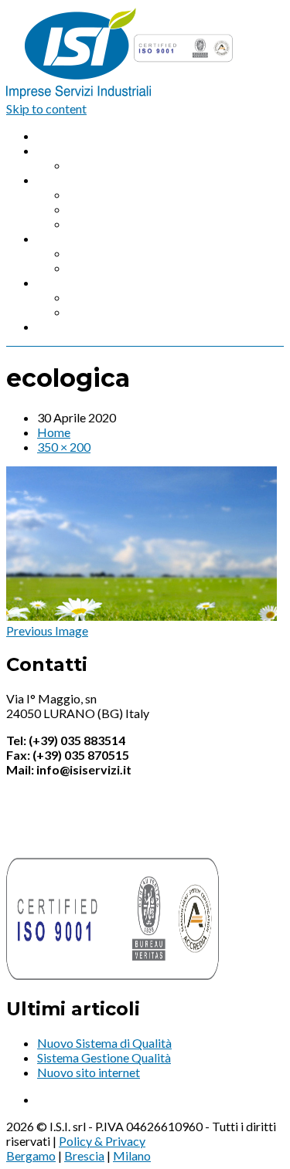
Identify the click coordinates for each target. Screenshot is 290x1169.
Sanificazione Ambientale (135, 297)
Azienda (58, 150)
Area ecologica (108, 311)
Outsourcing (101, 223)
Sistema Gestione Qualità (104, 1057)
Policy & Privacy (102, 1140)
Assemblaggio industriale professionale (172, 194)
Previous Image (47, 630)
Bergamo (31, 1155)
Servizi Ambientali (85, 282)
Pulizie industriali (113, 253)
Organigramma (108, 165)
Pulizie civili (99, 267)
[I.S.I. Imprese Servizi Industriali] (121, 93)
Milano (132, 1155)
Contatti (59, 326)
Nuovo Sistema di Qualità (104, 1042)
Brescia (84, 1155)
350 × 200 (63, 446)
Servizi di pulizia (79, 238)
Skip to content (46, 108)
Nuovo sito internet (88, 1072)
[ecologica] (141, 615)
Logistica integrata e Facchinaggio (159, 209)
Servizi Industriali (82, 179)
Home (53, 135)
